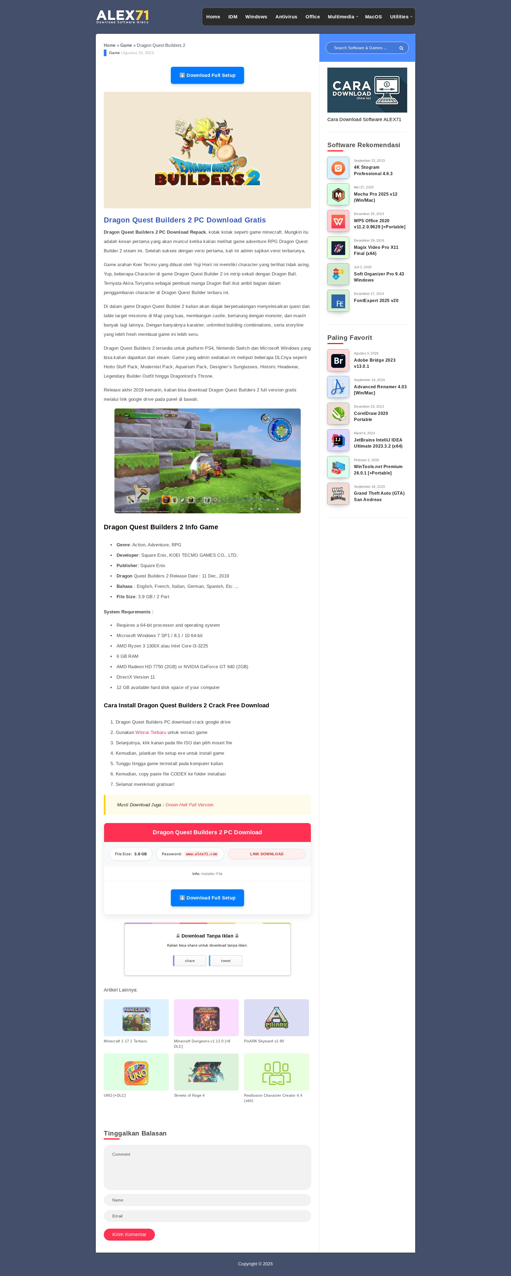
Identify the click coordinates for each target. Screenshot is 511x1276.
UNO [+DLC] (115, 1095)
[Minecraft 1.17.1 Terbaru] (136, 1017)
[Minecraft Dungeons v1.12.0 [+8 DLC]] (206, 1017)
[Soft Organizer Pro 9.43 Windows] (338, 274)
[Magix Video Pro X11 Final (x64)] (338, 247)
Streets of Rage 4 (189, 1095)
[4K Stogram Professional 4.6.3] (338, 168)
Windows (256, 16)
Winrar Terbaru (150, 732)
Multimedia (341, 16)
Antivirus (286, 16)
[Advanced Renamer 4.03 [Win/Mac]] (338, 387)
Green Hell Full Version (189, 804)
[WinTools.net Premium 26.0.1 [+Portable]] (338, 467)
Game (126, 45)
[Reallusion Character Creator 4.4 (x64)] (276, 1072)
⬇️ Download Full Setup (207, 75)
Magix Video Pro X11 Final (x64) (376, 250)
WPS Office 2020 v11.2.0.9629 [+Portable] (379, 223)
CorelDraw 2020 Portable (371, 416)
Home (213, 16)
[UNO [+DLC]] (136, 1072)
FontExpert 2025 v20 (376, 300)
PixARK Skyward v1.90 (264, 1041)
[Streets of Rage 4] (206, 1072)
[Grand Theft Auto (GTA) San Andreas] (338, 494)
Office (313, 16)
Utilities (399, 16)
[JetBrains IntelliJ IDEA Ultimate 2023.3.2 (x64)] (338, 440)
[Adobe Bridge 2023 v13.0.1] (338, 360)
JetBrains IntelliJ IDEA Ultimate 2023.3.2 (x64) (378, 443)
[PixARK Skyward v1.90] (276, 1017)
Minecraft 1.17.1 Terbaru (125, 1041)
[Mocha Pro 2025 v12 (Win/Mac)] (338, 194)
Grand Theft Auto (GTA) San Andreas (379, 496)
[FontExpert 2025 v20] (338, 301)
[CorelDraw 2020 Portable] (338, 413)
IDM (233, 16)
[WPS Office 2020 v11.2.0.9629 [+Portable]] (338, 221)
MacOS (373, 16)
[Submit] (401, 48)
